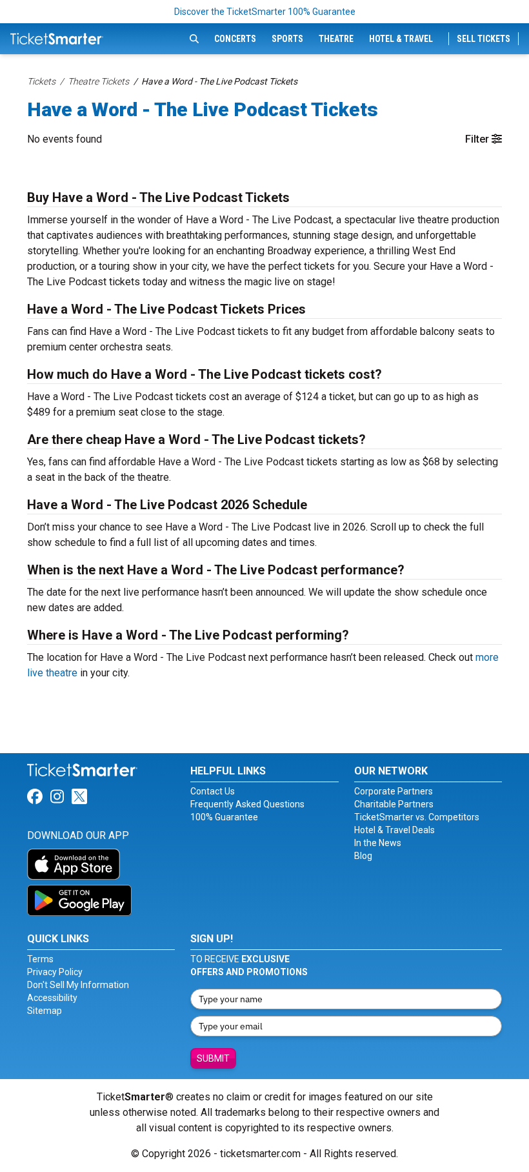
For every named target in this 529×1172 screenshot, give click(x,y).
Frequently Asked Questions (247, 804)
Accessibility (52, 998)
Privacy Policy (55, 972)
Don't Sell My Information (78, 985)
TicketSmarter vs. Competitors (416, 817)
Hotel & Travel (401, 39)
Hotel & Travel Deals (394, 830)
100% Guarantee (224, 817)
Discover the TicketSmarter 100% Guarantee (264, 11)
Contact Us (212, 791)
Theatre (336, 39)
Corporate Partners (393, 791)
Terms (40, 959)
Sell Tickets (483, 39)
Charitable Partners (394, 804)
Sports (287, 39)
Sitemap (44, 1010)
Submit (213, 1058)
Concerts (235, 39)
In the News (377, 843)
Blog (363, 856)
